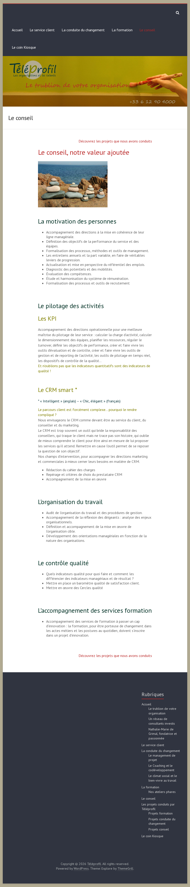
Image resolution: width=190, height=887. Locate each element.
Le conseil (147, 30)
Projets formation (161, 813)
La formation (122, 30)
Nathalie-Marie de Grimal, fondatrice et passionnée (163, 733)
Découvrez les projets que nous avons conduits (115, 141)
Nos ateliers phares (162, 792)
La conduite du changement (83, 30)
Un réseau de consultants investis (162, 721)
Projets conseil (159, 829)
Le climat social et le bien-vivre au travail (163, 778)
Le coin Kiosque (24, 47)
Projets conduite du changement (162, 821)
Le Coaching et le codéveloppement (161, 768)
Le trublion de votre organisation (162, 711)
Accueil (17, 30)
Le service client (42, 30)
